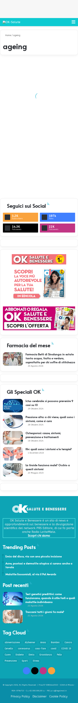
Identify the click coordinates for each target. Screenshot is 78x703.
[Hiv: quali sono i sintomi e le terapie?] (13, 454)
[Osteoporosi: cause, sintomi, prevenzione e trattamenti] (13, 438)
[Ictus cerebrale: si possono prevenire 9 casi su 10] (13, 405)
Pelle (59, 654)
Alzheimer (30, 642)
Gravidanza (45, 654)
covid (53, 648)
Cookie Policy (58, 696)
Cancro (68, 642)
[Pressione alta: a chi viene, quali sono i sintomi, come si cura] (13, 421)
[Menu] (73, 23)
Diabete (20, 654)
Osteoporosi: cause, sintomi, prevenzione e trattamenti (43, 435)
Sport (25, 661)
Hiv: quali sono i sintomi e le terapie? (49, 449)
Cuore (8, 654)
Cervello (9, 648)
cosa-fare (40, 648)
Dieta (31, 654)
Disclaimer (39, 696)
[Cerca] (67, 23)
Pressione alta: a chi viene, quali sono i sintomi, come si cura (50, 419)
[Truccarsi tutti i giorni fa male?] (13, 616)
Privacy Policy (20, 696)
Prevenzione (11, 661)
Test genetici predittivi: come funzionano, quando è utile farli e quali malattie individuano (50, 598)
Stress (36, 661)
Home (8, 35)
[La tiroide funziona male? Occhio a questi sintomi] (13, 470)
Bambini (55, 642)
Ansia (43, 642)
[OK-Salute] (11, 22)
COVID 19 (66, 648)
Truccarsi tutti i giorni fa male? (44, 612)
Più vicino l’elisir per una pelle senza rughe (31, 107)
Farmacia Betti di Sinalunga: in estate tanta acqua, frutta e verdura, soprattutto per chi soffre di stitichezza (50, 358)
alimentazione (12, 642)
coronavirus (24, 648)
